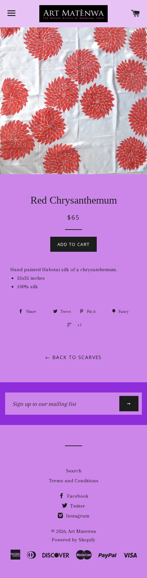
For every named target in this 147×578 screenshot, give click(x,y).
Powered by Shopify (73, 540)
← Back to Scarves (73, 357)
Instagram (77, 516)
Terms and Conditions (73, 481)
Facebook (77, 496)
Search (73, 471)
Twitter (77, 506)
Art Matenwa (82, 531)
